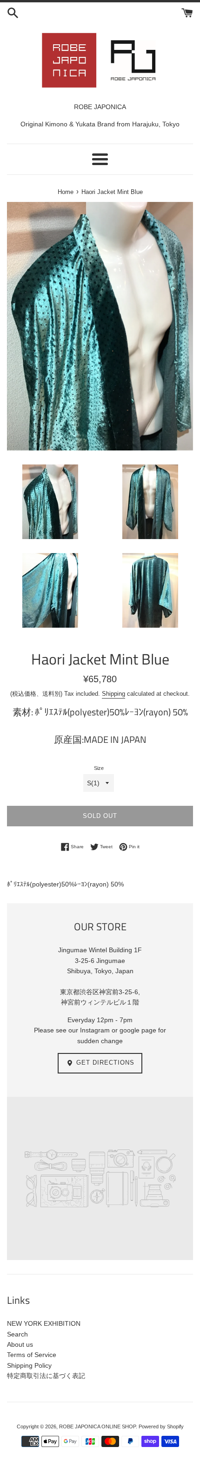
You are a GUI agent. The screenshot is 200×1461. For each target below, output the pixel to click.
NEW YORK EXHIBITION (43, 1323)
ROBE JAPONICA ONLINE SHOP (97, 1426)
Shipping (113, 693)
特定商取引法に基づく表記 (46, 1375)
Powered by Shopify (161, 1426)
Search (17, 1334)
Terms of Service (31, 1354)
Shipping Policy (29, 1365)
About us (20, 1344)
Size (99, 768)
